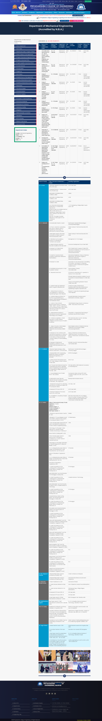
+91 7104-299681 (16, 1)
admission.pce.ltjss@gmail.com (59, 706)
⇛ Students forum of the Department (24, 77)
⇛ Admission (15, 711)
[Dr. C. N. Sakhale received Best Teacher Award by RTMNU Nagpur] (81, 656)
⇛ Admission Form (37, 706)
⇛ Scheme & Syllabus (21, 94)
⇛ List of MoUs (19, 74)
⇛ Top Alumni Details (20, 88)
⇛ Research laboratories (21, 121)
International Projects (79, 12)
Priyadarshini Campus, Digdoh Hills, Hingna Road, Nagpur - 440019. (60, 710)
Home (43, 1)
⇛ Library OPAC (36, 711)
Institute (48, 1)
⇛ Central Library (16, 709)
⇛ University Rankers (20, 91)
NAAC (72, 1)
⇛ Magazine (18, 110)
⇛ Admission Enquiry (38, 703)
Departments (39, 12)
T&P (69, 1)
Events (52, 1)
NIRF (60, 1)
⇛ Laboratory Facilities (21, 107)
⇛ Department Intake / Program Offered (25, 51)
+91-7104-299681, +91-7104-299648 (60, 703)
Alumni (56, 1)
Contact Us (81, 1)
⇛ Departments (16, 706)
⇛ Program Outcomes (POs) (22, 60)
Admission (24, 12)
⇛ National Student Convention (23, 113)
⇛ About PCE (15, 703)
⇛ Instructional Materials (21, 101)
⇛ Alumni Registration (38, 709)
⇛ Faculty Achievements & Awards (24, 80)
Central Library (48, 12)
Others (55, 12)
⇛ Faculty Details (19, 68)
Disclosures (61, 12)
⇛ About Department (21, 46)
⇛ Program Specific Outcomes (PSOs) (25, 63)
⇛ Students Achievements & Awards (24, 83)
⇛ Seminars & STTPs (20, 124)
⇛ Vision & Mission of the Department (24, 54)
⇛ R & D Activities (20, 118)
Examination (69, 12)
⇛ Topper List (19, 71)
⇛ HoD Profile (19, 49)
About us (18, 12)
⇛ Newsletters (19, 115)
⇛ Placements (19, 85)
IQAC (76, 1)
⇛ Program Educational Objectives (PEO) (25, 57)
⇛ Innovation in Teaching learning (24, 98)
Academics (32, 12)
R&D (67, 1)
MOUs (63, 1)
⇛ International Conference (22, 104)
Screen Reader (88, 1)
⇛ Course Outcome (20, 66)
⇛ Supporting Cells (16, 714)
